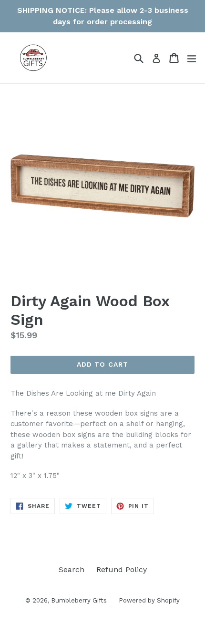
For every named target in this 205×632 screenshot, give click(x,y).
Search (71, 569)
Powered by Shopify (149, 600)
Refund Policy (121, 569)
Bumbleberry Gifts (79, 600)
